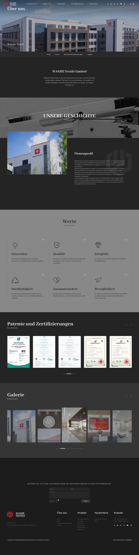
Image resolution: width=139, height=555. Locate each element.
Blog (96, 521)
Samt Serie (80, 523)
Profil (48, 54)
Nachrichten (77, 4)
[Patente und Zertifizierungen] (18, 352)
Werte (57, 54)
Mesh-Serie (80, 529)
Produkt (61, 4)
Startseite (31, 4)
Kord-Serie (80, 521)
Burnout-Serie (81, 525)
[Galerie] (19, 424)
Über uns (47, 4)
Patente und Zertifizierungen (73, 54)
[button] (126, 325)
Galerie (89, 54)
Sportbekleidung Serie (83, 519)
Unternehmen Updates (100, 519)
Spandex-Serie (81, 527)
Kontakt (94, 4)
